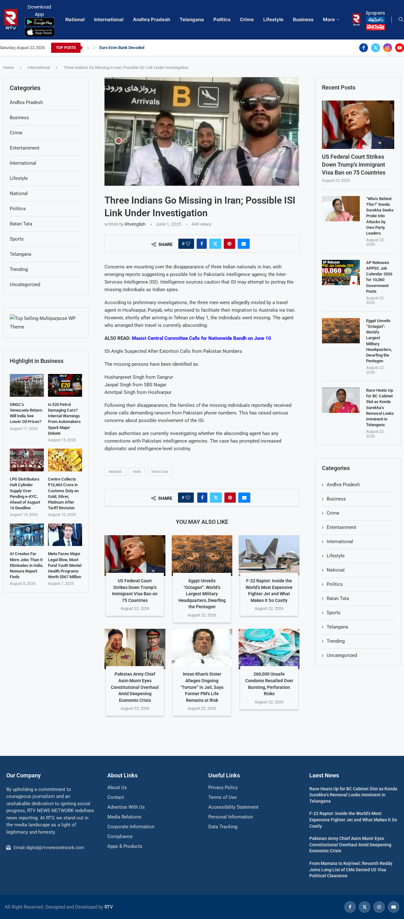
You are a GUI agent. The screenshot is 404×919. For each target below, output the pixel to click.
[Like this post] (188, 244)
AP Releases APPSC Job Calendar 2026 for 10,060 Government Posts (379, 277)
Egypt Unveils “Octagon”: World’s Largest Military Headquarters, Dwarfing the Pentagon (202, 593)
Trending (336, 641)
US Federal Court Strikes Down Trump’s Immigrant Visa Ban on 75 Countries (353, 164)
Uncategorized (342, 655)
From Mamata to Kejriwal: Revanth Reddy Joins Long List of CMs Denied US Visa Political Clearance (350, 869)
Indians (115, 472)
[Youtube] (399, 47)
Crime (247, 19)
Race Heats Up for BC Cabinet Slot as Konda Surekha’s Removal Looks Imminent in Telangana (380, 407)
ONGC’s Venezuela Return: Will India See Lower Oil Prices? (26, 413)
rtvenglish (135, 224)
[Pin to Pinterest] (229, 244)
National (75, 19)
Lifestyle (273, 19)
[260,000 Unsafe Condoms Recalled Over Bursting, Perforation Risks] (269, 649)
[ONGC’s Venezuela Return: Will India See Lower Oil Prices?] (27, 385)
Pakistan (160, 472)
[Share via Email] (244, 244)
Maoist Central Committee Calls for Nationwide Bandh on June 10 (201, 338)
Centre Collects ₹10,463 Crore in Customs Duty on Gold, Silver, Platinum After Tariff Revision (63, 493)
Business (303, 19)
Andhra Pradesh (151, 19)
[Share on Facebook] (202, 244)
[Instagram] (387, 47)
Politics (221, 19)
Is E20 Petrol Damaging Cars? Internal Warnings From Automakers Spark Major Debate (64, 419)
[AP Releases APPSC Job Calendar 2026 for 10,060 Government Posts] (341, 272)
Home (8, 67)
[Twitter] (375, 47)
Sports (334, 613)
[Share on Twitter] (215, 244)
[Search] (401, 19)
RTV (108, 907)
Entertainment (341, 527)
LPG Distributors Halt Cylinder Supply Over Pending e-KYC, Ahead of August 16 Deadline (25, 493)
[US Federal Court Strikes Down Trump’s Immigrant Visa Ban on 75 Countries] (134, 555)
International (108, 19)
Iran (137, 472)
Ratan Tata (338, 598)
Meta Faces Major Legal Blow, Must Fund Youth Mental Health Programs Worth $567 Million (64, 565)
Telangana (192, 19)
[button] (88, 48)
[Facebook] (363, 47)
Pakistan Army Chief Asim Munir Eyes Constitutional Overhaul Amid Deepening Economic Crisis (135, 686)
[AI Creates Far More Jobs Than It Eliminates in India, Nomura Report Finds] (27, 535)
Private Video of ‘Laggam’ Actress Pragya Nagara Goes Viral (153, 47)
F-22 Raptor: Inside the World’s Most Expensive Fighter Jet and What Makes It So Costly (353, 819)
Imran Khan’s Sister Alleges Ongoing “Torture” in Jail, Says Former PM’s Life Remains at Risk (201, 686)
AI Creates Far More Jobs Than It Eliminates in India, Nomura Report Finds (26, 565)
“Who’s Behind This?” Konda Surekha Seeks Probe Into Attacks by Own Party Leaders (380, 216)
